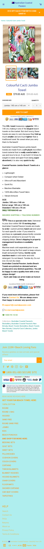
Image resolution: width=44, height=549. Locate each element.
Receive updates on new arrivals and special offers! (20, 353)
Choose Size (6, 100)
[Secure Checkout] (22, 290)
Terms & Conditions (10, 534)
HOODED (6, 416)
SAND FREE (7, 419)
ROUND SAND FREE (10, 423)
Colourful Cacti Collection (22, 328)
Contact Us (14, 297)
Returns (5, 522)
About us (6, 526)
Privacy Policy (8, 530)
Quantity (35, 100)
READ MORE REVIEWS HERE (13, 396)
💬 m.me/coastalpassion (13, 310)
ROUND (5, 408)
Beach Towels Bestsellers (18, 326)
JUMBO (5, 427)
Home (3, 20)
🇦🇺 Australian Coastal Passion (22, 4)
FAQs (4, 519)
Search (5, 511)
